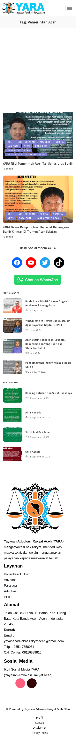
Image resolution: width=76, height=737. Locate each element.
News (27, 146)
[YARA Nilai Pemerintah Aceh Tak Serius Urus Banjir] (38, 135)
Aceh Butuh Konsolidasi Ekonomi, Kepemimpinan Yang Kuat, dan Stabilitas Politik (45, 344)
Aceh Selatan (27, 142)
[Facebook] (17, 262)
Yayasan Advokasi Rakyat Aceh (26, 154)
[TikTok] (59, 262)
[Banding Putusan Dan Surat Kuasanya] (12, 395)
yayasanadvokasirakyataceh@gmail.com (34, 641)
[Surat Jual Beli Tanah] (12, 434)
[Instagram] (20, 683)
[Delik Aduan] (12, 454)
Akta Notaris (33, 412)
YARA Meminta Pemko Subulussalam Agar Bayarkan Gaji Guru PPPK (47, 323)
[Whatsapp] (20, 694)
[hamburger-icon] (69, 8)
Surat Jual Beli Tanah (38, 432)
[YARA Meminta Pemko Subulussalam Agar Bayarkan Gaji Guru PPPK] (12, 325)
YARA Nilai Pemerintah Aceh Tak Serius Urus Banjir (38, 163)
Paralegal (41, 146)
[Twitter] (45, 262)
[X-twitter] (43, 683)
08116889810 (31, 652)
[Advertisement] (38, 68)
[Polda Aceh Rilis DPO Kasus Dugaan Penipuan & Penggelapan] (12, 306)
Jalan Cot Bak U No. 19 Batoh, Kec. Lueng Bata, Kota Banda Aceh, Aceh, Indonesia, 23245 (35, 618)
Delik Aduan (32, 451)
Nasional (13, 146)
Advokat (45, 142)
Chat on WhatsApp (41, 279)
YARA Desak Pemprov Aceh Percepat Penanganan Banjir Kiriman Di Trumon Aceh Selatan (37, 229)
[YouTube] (31, 262)
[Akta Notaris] (12, 415)
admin (9, 169)
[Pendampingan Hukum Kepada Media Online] (12, 367)
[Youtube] (9, 694)
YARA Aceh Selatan (19, 150)
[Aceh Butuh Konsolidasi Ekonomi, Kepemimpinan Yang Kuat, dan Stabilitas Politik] (12, 346)
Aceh (10, 142)
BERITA (60, 142)
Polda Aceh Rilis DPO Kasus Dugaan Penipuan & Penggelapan (46, 303)
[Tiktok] (32, 683)
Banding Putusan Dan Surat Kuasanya (48, 393)
